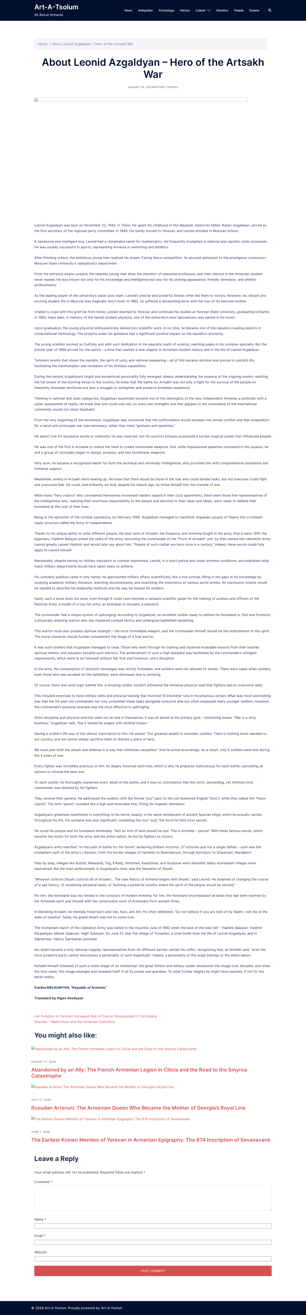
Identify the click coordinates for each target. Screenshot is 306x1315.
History (185, 10)
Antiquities (145, 10)
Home (42, 44)
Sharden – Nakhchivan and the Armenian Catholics (74, 1022)
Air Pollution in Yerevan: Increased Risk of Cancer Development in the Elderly (96, 1016)
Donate (254, 10)
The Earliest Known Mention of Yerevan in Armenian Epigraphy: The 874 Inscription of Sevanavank (150, 1140)
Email (40, 1236)
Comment (43, 1182)
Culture (200, 10)
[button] (270, 10)
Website (40, 1252)
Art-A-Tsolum (56, 7)
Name (40, 1219)
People (239, 10)
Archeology (166, 10)
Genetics (222, 10)
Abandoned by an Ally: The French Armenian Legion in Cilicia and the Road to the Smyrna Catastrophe (139, 1073)
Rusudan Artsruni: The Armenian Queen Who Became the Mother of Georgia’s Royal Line (138, 1108)
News (128, 10)
